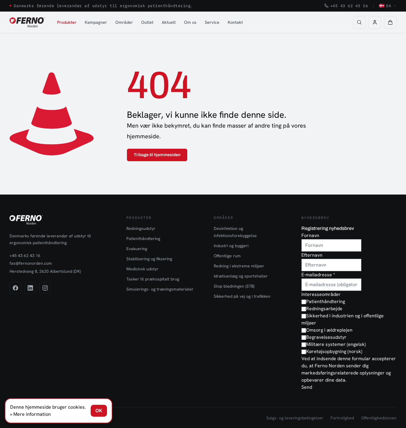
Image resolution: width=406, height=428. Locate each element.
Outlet (147, 22)
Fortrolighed (342, 418)
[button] (390, 22)
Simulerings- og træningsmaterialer (159, 289)
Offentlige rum (227, 255)
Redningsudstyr (140, 228)
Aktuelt (169, 22)
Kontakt (235, 22)
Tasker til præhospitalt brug (152, 279)
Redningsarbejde (324, 308)
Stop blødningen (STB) (234, 286)
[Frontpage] (27, 22)
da (388, 5)
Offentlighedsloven (378, 418)
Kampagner (96, 22)
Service (212, 22)
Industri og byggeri (231, 245)
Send (306, 387)
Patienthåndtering (143, 238)
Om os (190, 22)
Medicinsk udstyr (142, 269)
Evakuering (136, 248)
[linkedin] (30, 288)
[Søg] (359, 22)
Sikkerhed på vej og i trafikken (242, 296)
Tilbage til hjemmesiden (157, 155)
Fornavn (310, 235)
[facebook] (15, 288)
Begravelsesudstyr (326, 337)
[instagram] (45, 288)
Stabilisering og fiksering (149, 258)
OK (98, 410)
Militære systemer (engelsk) (336, 344)
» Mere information (30, 414)
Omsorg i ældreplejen (329, 330)
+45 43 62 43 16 (349, 5)
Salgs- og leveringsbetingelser (294, 418)
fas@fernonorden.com (31, 263)
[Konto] (375, 22)
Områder (124, 22)
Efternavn (311, 255)
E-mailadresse (318, 275)
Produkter (66, 22)
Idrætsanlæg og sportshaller (241, 276)
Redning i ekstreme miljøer (239, 266)
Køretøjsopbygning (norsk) (334, 351)
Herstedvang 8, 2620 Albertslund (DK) (45, 271)
